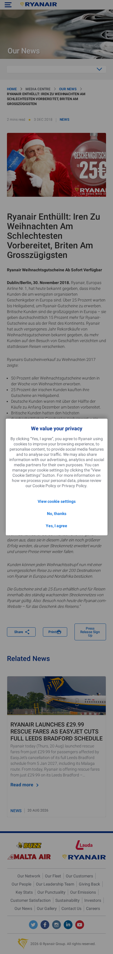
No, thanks (56, 513)
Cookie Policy (44, 485)
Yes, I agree (56, 525)
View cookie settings (57, 501)
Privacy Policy (74, 485)
